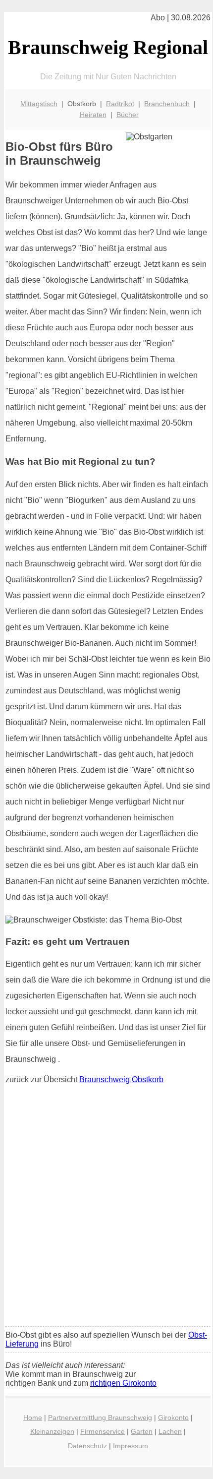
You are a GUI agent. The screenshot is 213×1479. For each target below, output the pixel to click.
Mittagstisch (38, 104)
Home (32, 1417)
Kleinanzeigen (52, 1431)
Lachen (170, 1431)
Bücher (127, 115)
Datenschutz (87, 1446)
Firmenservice (102, 1431)
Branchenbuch (167, 104)
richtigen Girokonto (123, 1383)
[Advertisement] (106, 1207)
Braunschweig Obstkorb (121, 1079)
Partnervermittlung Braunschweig (100, 1417)
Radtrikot (120, 104)
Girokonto (173, 1417)
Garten (142, 1431)
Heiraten (93, 115)
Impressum (130, 1446)
